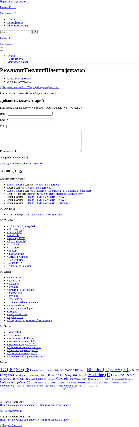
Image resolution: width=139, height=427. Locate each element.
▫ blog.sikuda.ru (15, 305)
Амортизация (97, 379)
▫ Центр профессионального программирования (35, 214)
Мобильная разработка (15, 382)
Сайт (3, 126)
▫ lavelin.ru (12, 295)
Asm (83, 370)
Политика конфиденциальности (18, 405)
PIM (16, 379)
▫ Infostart (12, 250)
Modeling (100, 374)
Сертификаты (15, 22)
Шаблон (83, 386)
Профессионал (119, 382)
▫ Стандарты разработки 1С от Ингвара (29, 320)
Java (55, 375)
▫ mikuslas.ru (14, 277)
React (32, 379)
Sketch (41, 378)
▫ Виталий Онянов (17, 256)
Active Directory (39, 370)
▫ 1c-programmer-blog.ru (20, 308)
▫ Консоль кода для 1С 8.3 (21, 344)
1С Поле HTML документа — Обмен (45, 196)
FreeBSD (33, 375)
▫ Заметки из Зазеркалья (20, 289)
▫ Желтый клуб (15, 229)
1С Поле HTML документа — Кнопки (46, 203)
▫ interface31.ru (15, 292)
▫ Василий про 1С (17, 259)
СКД (20, 385)
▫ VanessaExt (14, 332)
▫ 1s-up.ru (12, 311)
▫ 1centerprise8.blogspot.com (22, 302)
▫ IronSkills (13, 235)
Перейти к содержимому (14, 1)
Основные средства (40, 382)
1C (7, 369)
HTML (44, 375)
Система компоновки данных (40, 385)
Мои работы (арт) (17, 25)
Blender (99, 369)
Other (129, 375)
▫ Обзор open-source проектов (24, 347)
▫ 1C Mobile (13, 244)
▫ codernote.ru (14, 298)
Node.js (118, 375)
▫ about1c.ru (13, 280)
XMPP (73, 379)
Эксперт (93, 386)
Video (62, 378)
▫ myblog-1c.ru (15, 317)
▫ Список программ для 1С (22, 350)
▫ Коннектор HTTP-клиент (22, 338)
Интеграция (118, 379)
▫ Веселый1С (14, 232)
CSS (134, 370)
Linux (82, 375)
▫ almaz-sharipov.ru (17, 314)
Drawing (20, 375)
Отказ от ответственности (55, 405)
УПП (60, 386)
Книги (129, 379)
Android (53, 370)
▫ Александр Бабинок (19, 265)
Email (4, 119)
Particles (6, 378)
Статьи (11, 19)
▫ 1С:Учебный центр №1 (21, 226)
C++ (120, 369)
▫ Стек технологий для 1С (22, 353)
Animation (69, 370)
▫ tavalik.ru (12, 286)
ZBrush (84, 378)
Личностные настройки (47, 184)
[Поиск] (35, 32)
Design (7, 375)
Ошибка (54, 382)
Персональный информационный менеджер (79, 382)
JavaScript (68, 375)
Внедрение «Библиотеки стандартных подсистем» (63, 190)
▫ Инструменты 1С (17, 335)
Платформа (105, 382)
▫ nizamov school (16, 253)
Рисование (8, 385)
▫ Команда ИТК (16, 238)
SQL (51, 379)
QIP (24, 378)
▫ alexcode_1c (14, 262)
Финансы (71, 385)
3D (23, 369)
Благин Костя (22, 78)
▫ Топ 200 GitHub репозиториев (25, 356)
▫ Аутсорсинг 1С (16, 241)
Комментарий (9, 151)
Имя (3, 113)
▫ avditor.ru (13, 283)
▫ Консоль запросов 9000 (21, 341)
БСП (108, 379)
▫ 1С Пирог (13, 247)
